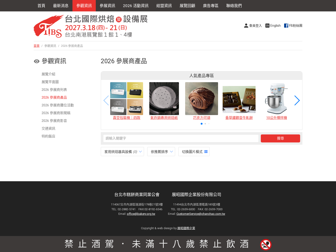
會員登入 (255, 25)
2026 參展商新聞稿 (56, 113)
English (275, 25)
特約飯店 (48, 136)
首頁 (41, 5)
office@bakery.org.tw (141, 213)
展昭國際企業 (186, 228)
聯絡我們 (234, 5)
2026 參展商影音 (54, 121)
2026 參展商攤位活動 (58, 105)
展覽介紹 (48, 74)
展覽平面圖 (50, 82)
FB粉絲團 (295, 25)
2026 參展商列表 (54, 90)
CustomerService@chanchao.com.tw (200, 213)
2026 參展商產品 (54, 97)
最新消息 (61, 5)
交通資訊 (48, 128)
